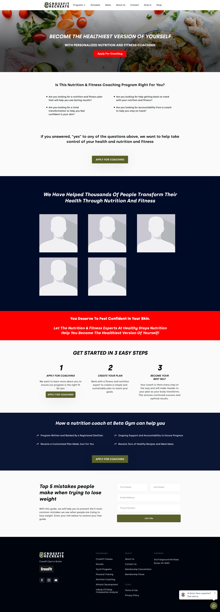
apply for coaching (61, 394)
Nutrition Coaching (105, 579)
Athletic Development (107, 584)
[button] (79, 5)
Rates (108, 5)
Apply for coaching (110, 159)
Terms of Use (131, 590)
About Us (120, 5)
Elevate (100, 564)
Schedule (95, 5)
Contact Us (130, 564)
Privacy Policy (132, 595)
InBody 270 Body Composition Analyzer (107, 590)
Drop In (147, 5)
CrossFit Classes (104, 559)
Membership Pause (134, 574)
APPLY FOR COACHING (110, 459)
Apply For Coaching (110, 53)
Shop (159, 5)
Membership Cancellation (138, 569)
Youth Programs (104, 569)
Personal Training (104, 574)
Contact (134, 5)
